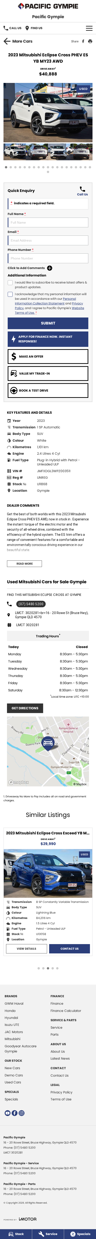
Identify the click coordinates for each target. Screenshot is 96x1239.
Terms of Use (61, 1099)
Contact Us (70, 949)
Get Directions (25, 708)
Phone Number (21, 250)
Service (56, 1027)
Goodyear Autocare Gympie (21, 1049)
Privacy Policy (61, 1092)
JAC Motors (14, 1032)
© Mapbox (79, 784)
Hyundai (11, 1017)
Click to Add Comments (26, 268)
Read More (25, 564)
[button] (48, 112)
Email (13, 232)
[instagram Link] (21, 1113)
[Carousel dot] (6, 167)
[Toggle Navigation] (89, 28)
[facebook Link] (14, 1113)
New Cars (12, 1068)
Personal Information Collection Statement (45, 301)
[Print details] (90, 41)
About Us (58, 1051)
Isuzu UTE (12, 1024)
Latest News (60, 1058)
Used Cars (13, 1082)
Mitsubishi (12, 1039)
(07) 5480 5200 (31, 604)
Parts (54, 1034)
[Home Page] (48, 6)
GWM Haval (14, 1003)
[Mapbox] (19, 782)
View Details (26, 949)
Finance (57, 1003)
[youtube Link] (7, 1113)
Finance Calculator (66, 1010)
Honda (10, 1010)
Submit (48, 323)
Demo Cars (14, 1075)
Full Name (17, 214)
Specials (11, 1099)
